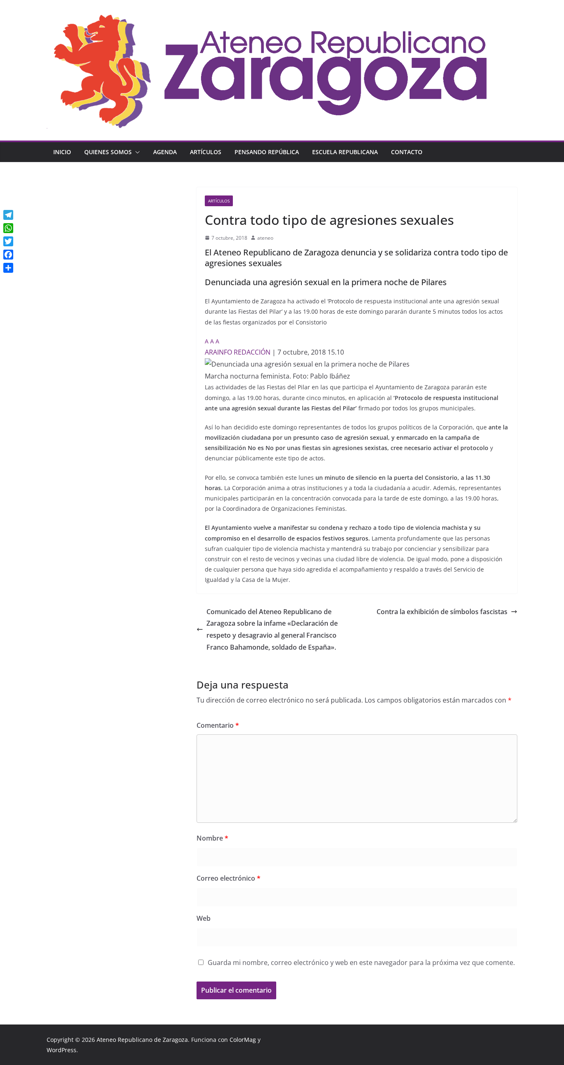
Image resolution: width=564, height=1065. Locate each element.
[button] (136, 152)
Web (204, 918)
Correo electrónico (229, 878)
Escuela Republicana (345, 152)
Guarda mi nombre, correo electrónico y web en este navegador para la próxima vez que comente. (361, 962)
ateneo (265, 237)
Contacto (406, 152)
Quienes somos (108, 152)
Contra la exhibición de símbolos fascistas (442, 611)
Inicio (62, 152)
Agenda (165, 152)
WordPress (61, 1050)
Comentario (218, 725)
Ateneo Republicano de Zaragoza (142, 1040)
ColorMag (243, 1040)
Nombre (212, 838)
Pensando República (267, 152)
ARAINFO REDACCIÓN (237, 352)
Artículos (205, 152)
